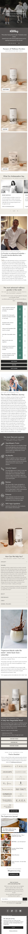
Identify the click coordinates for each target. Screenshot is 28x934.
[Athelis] (20, 766)
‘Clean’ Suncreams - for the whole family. (19, 862)
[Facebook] (7, 910)
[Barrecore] (20, 772)
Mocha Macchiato (15, 855)
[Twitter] (11, 910)
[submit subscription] (25, 899)
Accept (13, 927)
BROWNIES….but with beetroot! (19, 841)
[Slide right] (17, 210)
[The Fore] (7, 783)
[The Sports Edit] (7, 766)
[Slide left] (10, 210)
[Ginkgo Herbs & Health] (7, 794)
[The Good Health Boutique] (7, 806)
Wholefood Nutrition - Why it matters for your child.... (18, 835)
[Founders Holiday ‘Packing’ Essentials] (6, 850)
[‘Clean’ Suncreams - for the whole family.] (6, 863)
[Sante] (20, 794)
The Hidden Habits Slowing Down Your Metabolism (9, 829)
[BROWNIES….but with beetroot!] (6, 843)
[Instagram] (16, 910)
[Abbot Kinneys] (20, 789)
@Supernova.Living (14, 874)
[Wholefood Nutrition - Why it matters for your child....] (6, 837)
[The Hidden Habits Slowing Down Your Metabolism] (14, 825)
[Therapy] (7, 800)
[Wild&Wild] (7, 777)
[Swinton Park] (20, 783)
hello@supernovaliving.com (16, 762)
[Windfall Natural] (20, 777)
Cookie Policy (6, 924)
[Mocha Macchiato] (6, 857)
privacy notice (18, 903)
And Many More (14, 811)
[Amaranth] (7, 772)
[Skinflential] (7, 789)
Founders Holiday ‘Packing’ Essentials (17, 849)
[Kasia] (20, 800)
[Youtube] (20, 910)
